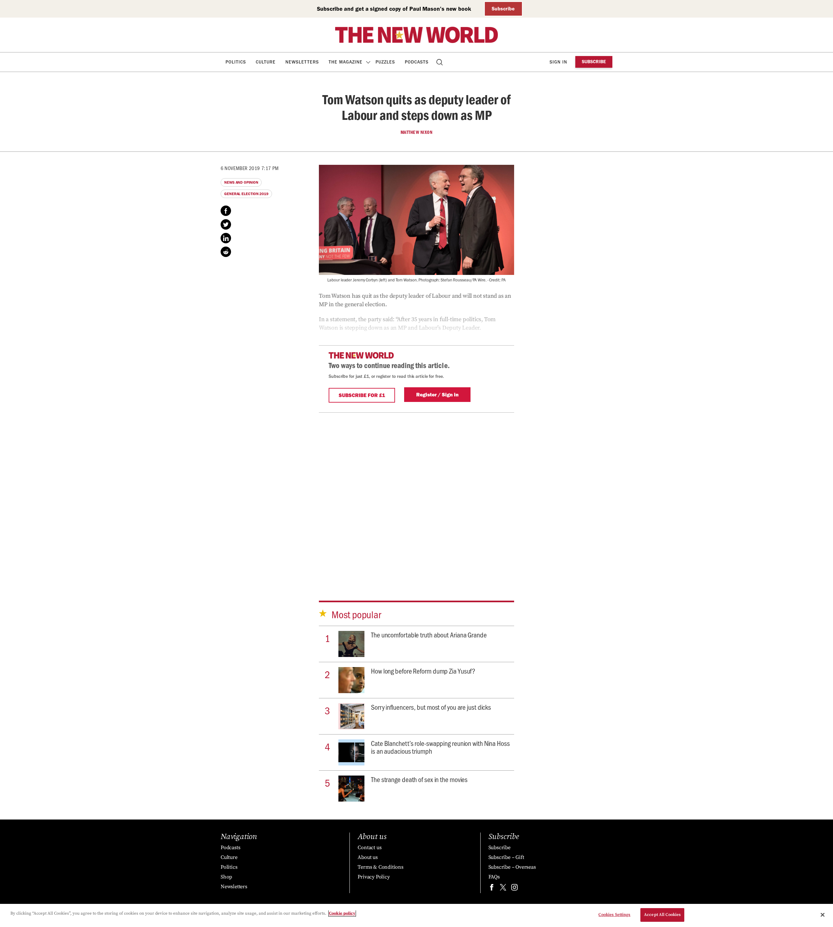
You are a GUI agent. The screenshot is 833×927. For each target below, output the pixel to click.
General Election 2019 (246, 194)
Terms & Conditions (380, 867)
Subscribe (503, 9)
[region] (416, 915)
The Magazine (345, 62)
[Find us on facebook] (491, 888)
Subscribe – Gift (506, 857)
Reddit (226, 252)
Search (440, 62)
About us (367, 857)
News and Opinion (241, 182)
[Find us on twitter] (503, 888)
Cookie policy (342, 913)
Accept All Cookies (662, 914)
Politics (235, 62)
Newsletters (302, 62)
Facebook (226, 211)
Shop (226, 877)
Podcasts (417, 62)
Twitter (226, 224)
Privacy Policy (373, 877)
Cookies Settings (614, 914)
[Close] (822, 914)
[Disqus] (416, 497)
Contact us (369, 847)
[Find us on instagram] (514, 888)
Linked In (226, 238)
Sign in (558, 62)
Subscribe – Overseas (512, 867)
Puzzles (385, 62)
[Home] (416, 35)
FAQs (494, 877)
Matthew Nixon (417, 132)
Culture (266, 62)
